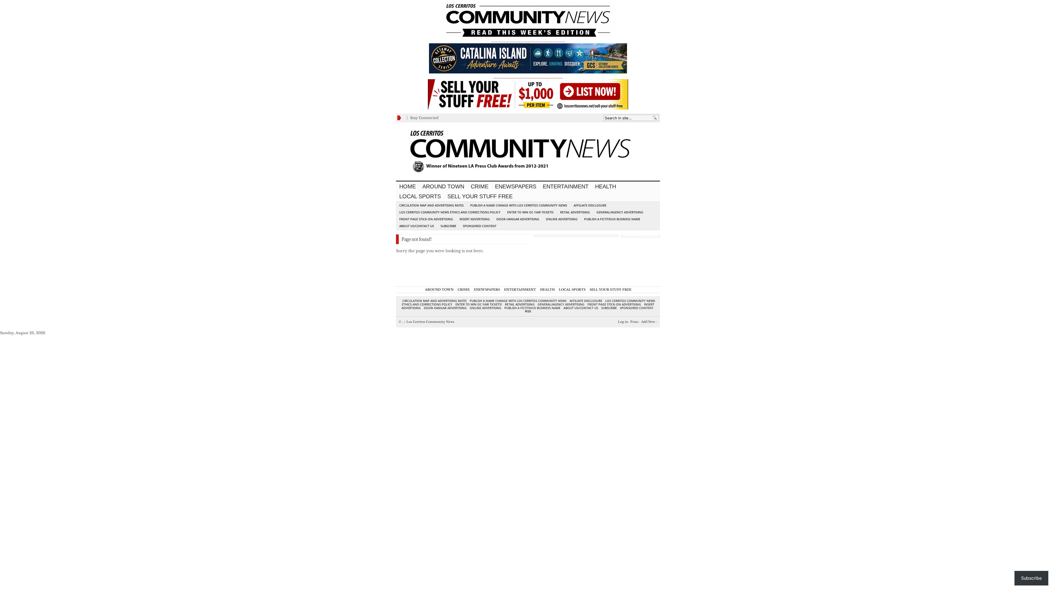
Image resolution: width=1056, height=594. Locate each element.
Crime (479, 186)
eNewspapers (515, 186)
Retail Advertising (575, 212)
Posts (634, 322)
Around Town (443, 186)
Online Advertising (562, 219)
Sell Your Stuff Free (480, 196)
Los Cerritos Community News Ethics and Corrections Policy (450, 212)
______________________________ (528, 40)
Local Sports (420, 196)
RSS (528, 311)
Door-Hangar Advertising (517, 219)
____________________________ (528, 76)
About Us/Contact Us (416, 226)
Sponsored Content (479, 226)
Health (605, 186)
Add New (648, 322)
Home (407, 186)
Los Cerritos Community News (429, 322)
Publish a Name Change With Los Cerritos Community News (518, 205)
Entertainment (565, 186)
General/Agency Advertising (619, 212)
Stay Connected (424, 118)
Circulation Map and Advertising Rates (431, 205)
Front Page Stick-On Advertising (426, 219)
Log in (623, 322)
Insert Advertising (475, 219)
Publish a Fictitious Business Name (612, 219)
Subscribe (448, 226)
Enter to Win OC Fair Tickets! (530, 212)
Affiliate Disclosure (590, 205)
